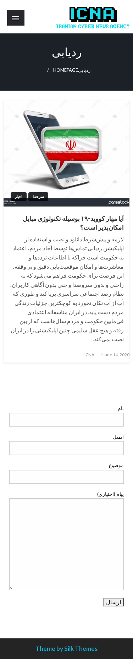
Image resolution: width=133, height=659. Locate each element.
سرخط (38, 196)
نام (121, 408)
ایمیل (118, 437)
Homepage (65, 70)
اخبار (18, 196)
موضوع (116, 465)
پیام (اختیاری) (110, 494)
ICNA (89, 354)
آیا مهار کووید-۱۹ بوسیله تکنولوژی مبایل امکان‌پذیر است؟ (73, 222)
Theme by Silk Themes (66, 648)
